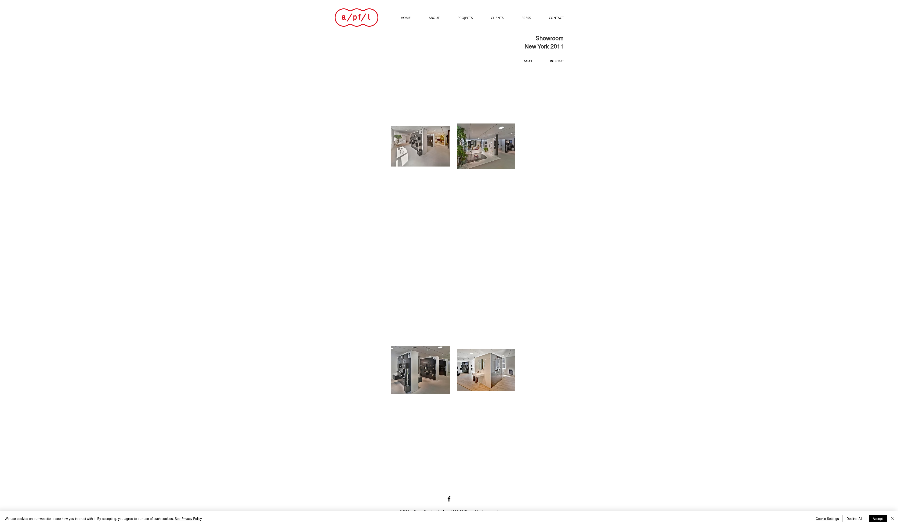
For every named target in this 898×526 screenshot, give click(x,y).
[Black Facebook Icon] (449, 498)
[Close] (892, 518)
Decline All (854, 518)
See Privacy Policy (188, 518)
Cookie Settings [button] (827, 518)
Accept (878, 518)
